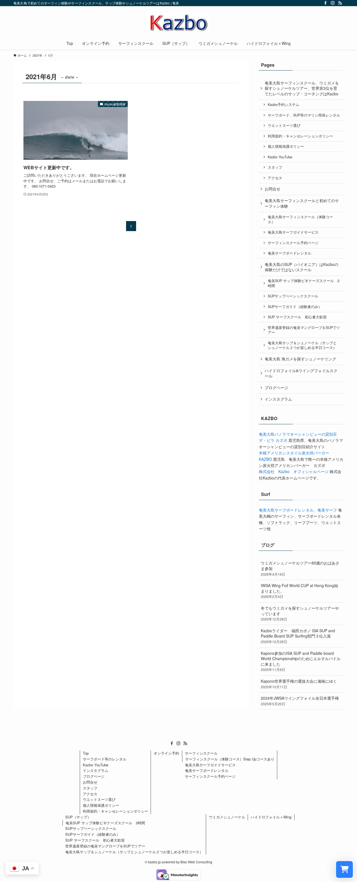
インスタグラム (278, 399)
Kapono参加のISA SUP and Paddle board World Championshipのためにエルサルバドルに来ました (301, 661)
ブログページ (276, 387)
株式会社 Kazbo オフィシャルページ (294, 471)
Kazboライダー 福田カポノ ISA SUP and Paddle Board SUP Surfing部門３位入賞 (298, 636)
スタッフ (275, 167)
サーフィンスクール (201, 753)
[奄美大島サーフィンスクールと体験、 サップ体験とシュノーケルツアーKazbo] (178, 22)
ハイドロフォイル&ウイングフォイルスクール (301, 373)
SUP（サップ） (78, 817)
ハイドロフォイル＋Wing (271, 817)
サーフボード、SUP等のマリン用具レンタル (304, 115)
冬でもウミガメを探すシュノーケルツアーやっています (300, 613)
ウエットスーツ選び (284, 125)
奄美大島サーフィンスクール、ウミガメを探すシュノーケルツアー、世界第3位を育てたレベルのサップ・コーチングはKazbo (302, 88)
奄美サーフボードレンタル (289, 253)
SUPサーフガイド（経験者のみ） (295, 306)
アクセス (275, 177)
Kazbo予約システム (283, 104)
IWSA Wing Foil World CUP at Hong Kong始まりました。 (299, 591)
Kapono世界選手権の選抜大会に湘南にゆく (299, 683)
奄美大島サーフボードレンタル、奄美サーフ (298, 510)
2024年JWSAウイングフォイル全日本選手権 (300, 700)
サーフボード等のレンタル (104, 759)
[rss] (340, 3)
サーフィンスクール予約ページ (293, 242)
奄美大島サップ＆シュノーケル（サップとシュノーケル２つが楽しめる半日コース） (302, 345)
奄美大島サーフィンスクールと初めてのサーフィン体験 (302, 203)
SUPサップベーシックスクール (293, 296)
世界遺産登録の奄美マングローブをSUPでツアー (304, 330)
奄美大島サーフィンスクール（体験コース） (300, 219)
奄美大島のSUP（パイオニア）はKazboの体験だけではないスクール (301, 267)
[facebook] (325, 3)
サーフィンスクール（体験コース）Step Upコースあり (229, 759)
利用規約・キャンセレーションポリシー (300, 136)
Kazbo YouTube (280, 156)
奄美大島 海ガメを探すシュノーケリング (300, 359)
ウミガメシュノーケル (227, 817)
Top (86, 753)
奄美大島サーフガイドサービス (293, 232)
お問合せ (272, 189)
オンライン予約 (166, 753)
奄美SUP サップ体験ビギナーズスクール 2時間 (303, 283)
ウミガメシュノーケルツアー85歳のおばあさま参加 (300, 568)
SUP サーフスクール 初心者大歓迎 (297, 316)
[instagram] (332, 3)
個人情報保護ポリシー (286, 146)
